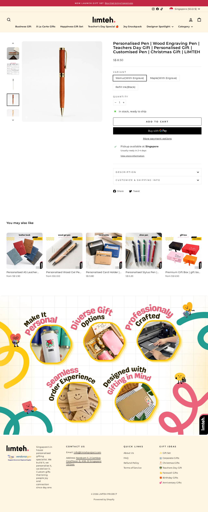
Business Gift (23, 26)
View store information (132, 156)
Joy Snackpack (132, 26)
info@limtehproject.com (87, 452)
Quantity (120, 96)
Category (184, 26)
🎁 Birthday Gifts (168, 478)
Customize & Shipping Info (138, 180)
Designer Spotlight (159, 26)
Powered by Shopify (104, 499)
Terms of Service (133, 468)
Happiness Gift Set (71, 26)
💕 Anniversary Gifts (170, 482)
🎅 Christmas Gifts (169, 463)
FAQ (126, 458)
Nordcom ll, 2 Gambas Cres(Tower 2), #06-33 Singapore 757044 (84, 461)
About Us (129, 453)
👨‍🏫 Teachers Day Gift (170, 468)
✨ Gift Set (165, 453)
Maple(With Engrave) (163, 78)
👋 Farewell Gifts (168, 473)
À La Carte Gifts (45, 26)
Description (126, 172)
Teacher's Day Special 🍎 (103, 26)
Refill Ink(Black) (125, 87)
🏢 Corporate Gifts (169, 458)
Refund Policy (131, 463)
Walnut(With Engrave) (130, 78)
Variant (119, 72)
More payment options (157, 138)
